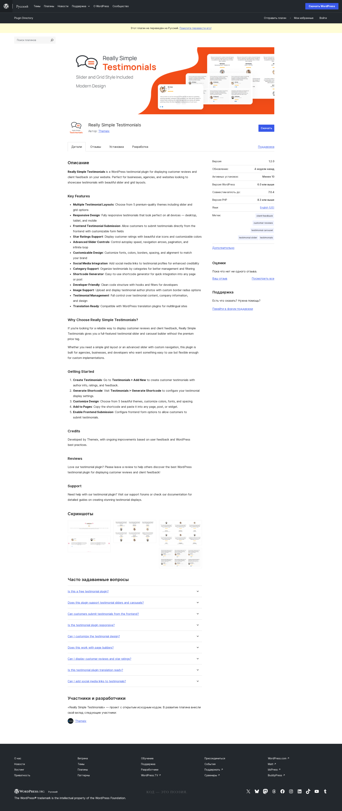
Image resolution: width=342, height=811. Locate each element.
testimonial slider (248, 237)
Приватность (22, 775)
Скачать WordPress (322, 6)
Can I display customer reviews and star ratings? (99, 659)
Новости (19, 764)
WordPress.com (278, 758)
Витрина (83, 758)
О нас (17, 758)
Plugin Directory (23, 17)
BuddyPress (276, 775)
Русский (53, 791)
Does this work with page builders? (91, 647)
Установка (116, 147)
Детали (76, 147)
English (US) (267, 207)
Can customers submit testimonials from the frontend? (103, 614)
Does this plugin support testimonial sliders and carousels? (106, 602)
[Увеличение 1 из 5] (106, 525)
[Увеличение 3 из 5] (151, 525)
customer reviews (263, 223)
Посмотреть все (263, 278)
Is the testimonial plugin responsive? (91, 625)
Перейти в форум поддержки (232, 309)
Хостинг (19, 769)
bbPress (274, 769)
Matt (272, 764)
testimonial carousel (262, 230)
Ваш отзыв (219, 278)
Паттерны (84, 775)
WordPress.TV (151, 775)
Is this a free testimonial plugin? (88, 591)
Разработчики (149, 769)
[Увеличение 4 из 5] (197, 525)
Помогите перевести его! (195, 28)
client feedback (264, 215)
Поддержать (213, 769)
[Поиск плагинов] (52, 40)
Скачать (266, 128)
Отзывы (95, 147)
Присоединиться (214, 758)
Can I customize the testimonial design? (94, 636)
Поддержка (266, 147)
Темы (81, 764)
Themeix (104, 131)
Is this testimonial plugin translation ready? (95, 670)
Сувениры (212, 775)
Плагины (83, 769)
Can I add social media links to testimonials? (97, 681)
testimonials (266, 237)
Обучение (147, 758)
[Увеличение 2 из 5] (106, 540)
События (210, 764)
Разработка (140, 147)
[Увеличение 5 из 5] (197, 553)
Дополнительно (223, 248)
